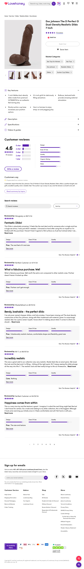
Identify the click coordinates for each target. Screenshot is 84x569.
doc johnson (33, 16)
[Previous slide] (6, 75)
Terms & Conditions (66, 504)
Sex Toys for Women (53, 61)
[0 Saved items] (68, 3)
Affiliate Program (65, 521)
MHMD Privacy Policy (67, 510)
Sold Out (62, 44)
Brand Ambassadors (66, 524)
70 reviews (59, 33)
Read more (9, 233)
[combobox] (42, 3)
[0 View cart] (73, 3)
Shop (44, 490)
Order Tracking (9, 507)
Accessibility (64, 531)
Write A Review (13, 169)
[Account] (64, 3)
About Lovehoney (66, 494)
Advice (26, 490)
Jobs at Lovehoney (66, 501)
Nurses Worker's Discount (49, 507)
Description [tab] (12, 119)
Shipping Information (10, 497)
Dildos (17, 16)
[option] (23, 44)
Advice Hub (26, 494)
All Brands (45, 497)
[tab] (14, 512)
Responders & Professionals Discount (49, 511)
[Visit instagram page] (70, 476)
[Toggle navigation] (77, 3)
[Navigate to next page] (54, 444)
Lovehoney (42, 9)
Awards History (65, 497)
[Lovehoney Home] (15, 3)
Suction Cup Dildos (63, 72)
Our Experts (26, 501)
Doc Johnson (51, 67)
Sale (43, 494)
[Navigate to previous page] (30, 444)
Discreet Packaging (10, 501)
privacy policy (19, 483)
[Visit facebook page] (56, 476)
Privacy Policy (64, 507)
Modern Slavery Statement (68, 528)
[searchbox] (29, 206)
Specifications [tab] (13, 124)
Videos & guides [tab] (14, 130)
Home (6, 16)
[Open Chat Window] (78, 564)
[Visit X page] (63, 476)
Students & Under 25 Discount (50, 501)
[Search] (54, 4)
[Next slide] (40, 75)
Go (46, 477)
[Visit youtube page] (77, 476)
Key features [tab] (13, 90)
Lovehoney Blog (27, 497)
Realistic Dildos (24, 16)
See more (9, 248)
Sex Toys (11, 16)
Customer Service (12, 490)
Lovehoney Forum (28, 504)
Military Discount (47, 504)
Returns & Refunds (10, 504)
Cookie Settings (65, 513)
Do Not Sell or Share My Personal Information (69, 517)
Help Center (8, 494)
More (63, 490)
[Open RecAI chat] (78, 558)
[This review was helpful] (77, 255)
